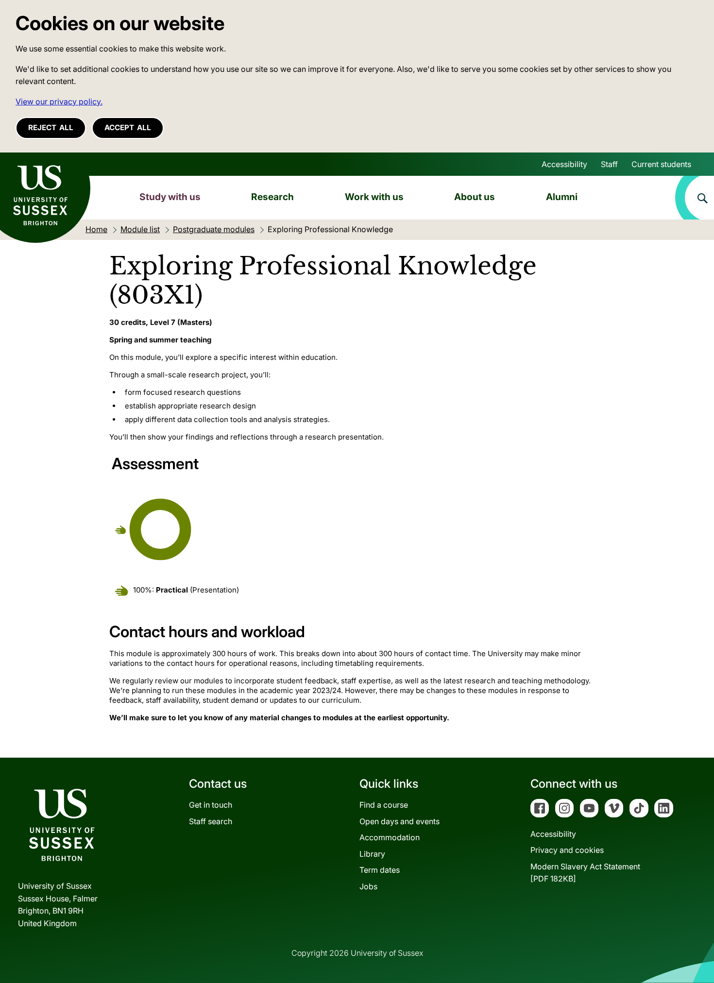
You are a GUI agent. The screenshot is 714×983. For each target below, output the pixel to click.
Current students (661, 164)
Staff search (210, 821)
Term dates (379, 870)
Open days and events (399, 821)
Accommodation (389, 837)
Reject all (50, 127)
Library (372, 854)
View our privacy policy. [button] (59, 101)
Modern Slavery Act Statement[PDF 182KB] (585, 873)
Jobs (368, 886)
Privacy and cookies (567, 850)
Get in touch (210, 805)
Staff (609, 164)
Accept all (127, 127)
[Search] (694, 198)
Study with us (170, 197)
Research (272, 197)
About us (474, 197)
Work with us (374, 197)
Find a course (383, 805)
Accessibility (564, 164)
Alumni (562, 197)
